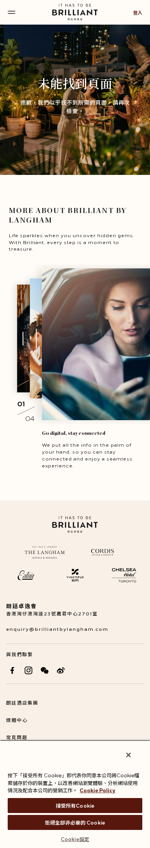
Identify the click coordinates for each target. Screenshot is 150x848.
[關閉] (128, 755)
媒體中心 (17, 720)
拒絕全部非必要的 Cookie (75, 822)
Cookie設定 (75, 838)
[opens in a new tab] (12, 670)
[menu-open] (11, 12)
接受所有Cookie (75, 805)
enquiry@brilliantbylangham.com (57, 628)
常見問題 (17, 737)
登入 (137, 12)
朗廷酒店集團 (22, 702)
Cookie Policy (97, 789)
